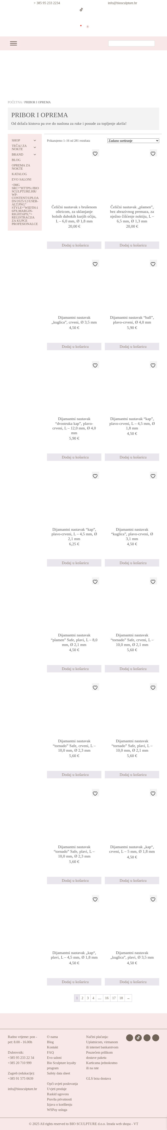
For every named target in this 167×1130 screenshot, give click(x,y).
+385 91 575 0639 (20, 1078)
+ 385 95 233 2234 (47, 3)
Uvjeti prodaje (57, 1089)
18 (121, 998)
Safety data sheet (58, 1073)
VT (136, 1124)
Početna (15, 102)
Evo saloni (54, 1057)
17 (114, 998)
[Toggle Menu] (13, 43)
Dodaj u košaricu (75, 245)
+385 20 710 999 (20, 1063)
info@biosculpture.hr (122, 3)
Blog (50, 1042)
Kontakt (52, 1047)
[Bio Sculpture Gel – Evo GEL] (82, 17)
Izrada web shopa (119, 1124)
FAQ (50, 1052)
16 (107, 998)
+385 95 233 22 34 (21, 1057)
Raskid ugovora (58, 1094)
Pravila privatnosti (59, 1099)
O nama (52, 1037)
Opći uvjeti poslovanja (62, 1084)
